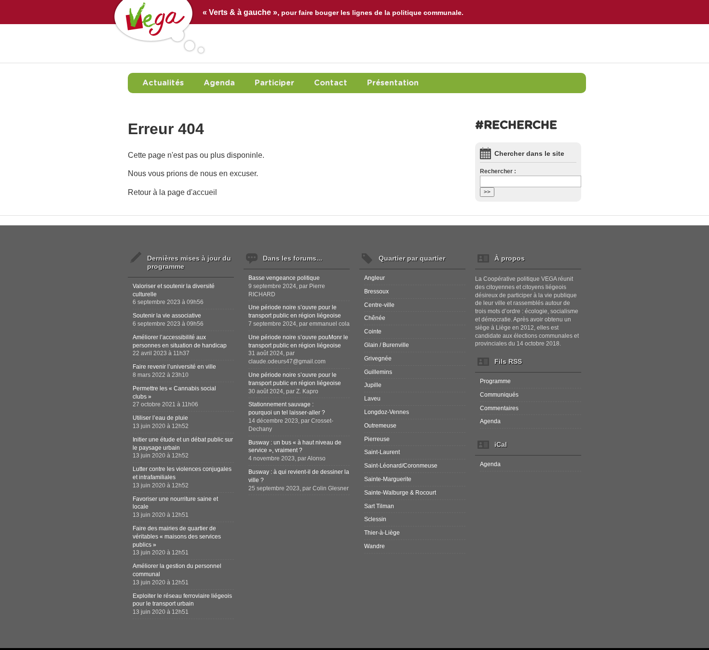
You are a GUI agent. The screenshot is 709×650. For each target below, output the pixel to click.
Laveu (372, 398)
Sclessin (375, 519)
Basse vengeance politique (284, 278)
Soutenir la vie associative (167, 315)
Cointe (373, 331)
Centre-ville (379, 305)
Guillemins (378, 372)
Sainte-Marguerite (387, 479)
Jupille (373, 385)
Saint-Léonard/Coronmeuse (400, 465)
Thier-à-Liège (382, 532)
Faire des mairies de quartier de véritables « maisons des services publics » (177, 536)
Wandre (374, 546)
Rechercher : (498, 171)
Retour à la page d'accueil (172, 192)
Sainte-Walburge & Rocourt (400, 492)
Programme (495, 381)
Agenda (219, 83)
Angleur (374, 278)
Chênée (374, 318)
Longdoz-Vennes (386, 412)
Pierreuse (377, 439)
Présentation (393, 83)
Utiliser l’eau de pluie (160, 418)
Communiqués (499, 394)
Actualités (163, 83)
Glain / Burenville (386, 345)
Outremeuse (380, 425)
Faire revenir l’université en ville (174, 366)
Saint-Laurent (382, 452)
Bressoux (376, 291)
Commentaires (499, 408)
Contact (330, 83)
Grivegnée (378, 358)
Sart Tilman (379, 506)
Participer (274, 83)
